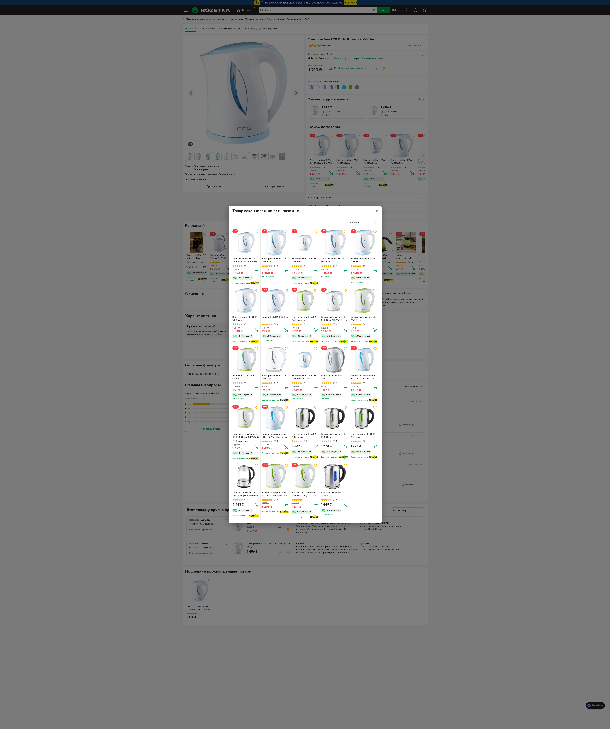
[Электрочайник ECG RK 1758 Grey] (275, 359)
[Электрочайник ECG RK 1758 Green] (364, 301)
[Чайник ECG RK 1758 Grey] (334, 359)
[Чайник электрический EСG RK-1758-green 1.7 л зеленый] (305, 476)
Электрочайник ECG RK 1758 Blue (274, 260)
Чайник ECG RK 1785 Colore (332, 494)
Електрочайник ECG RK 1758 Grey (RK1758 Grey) (334, 318)
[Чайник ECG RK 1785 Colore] (334, 476)
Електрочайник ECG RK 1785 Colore (304, 435)
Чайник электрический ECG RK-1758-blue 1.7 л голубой (274, 436)
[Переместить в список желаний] (256, 231)
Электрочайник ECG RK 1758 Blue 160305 (304, 377)
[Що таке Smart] (254, 283)
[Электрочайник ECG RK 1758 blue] (245, 301)
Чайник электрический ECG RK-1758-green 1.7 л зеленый (274, 494)
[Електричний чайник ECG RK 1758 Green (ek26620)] (245, 418)
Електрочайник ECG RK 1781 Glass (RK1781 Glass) (245, 494)
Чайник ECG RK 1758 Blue (275, 317)
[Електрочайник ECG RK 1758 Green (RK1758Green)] (305, 301)
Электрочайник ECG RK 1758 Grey (274, 377)
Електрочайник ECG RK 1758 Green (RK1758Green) (304, 319)
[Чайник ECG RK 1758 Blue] (275, 301)
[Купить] (256, 271)
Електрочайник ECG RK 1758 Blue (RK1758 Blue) (244, 260)
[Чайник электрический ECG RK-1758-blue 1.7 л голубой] (275, 418)
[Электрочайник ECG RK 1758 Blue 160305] (305, 359)
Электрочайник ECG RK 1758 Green (363, 318)
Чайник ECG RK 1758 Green (243, 377)
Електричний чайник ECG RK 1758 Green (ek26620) (245, 435)
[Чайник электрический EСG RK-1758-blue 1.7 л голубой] (364, 359)
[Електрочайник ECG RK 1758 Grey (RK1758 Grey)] (334, 301)
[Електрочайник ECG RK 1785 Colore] (305, 418)
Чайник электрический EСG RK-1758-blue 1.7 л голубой (363, 377)
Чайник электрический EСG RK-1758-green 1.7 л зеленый (304, 494)
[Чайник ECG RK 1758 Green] (245, 359)
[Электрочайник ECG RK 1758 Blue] (275, 242)
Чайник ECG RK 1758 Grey (332, 377)
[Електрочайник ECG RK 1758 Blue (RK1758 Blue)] (245, 242)
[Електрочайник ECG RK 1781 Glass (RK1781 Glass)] (245, 476)
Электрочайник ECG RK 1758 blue (244, 318)
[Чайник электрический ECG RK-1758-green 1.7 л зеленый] (275, 476)
